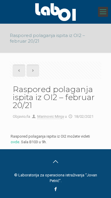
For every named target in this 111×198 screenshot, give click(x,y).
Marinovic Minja (50, 116)
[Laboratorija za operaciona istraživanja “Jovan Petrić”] (55, 12)
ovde (15, 142)
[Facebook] (55, 189)
